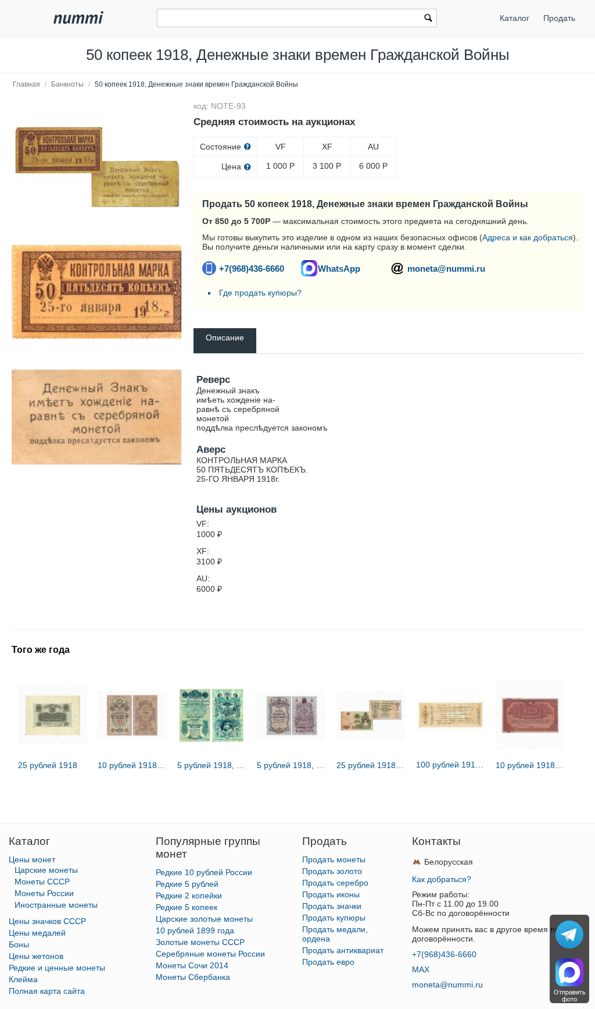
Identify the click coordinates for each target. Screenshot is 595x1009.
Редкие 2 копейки (189, 895)
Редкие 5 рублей (187, 884)
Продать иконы (331, 894)
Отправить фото (570, 996)
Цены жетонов (36, 956)
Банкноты (67, 84)
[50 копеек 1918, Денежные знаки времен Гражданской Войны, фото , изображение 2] (97, 291)
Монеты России (44, 893)
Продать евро (328, 962)
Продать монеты (333, 859)
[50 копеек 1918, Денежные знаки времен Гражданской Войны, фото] (97, 166)
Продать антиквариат (342, 950)
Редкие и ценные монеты (57, 967)
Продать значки (331, 906)
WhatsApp (339, 268)
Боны (19, 944)
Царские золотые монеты (204, 918)
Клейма (23, 979)
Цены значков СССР (47, 921)
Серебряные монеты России (210, 953)
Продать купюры (333, 917)
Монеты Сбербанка (193, 977)
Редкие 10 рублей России (204, 872)
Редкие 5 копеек (186, 907)
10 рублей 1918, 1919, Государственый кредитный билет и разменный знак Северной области (132, 765)
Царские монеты (46, 870)
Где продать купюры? (260, 292)
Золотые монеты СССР (200, 942)
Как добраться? (441, 879)
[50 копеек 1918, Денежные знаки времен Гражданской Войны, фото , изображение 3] (97, 417)
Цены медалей (37, 932)
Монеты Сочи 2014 (192, 965)
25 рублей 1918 (47, 765)
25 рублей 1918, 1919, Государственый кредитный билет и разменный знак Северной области (371, 765)
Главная (26, 84)
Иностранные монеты (56, 904)
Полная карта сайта (47, 991)
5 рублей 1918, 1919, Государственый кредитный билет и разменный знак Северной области (291, 765)
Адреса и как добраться (527, 237)
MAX (420, 969)
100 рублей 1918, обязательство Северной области (450, 764)
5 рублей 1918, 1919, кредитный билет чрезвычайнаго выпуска (211, 765)
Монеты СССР (42, 881)
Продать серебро (335, 882)
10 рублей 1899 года (195, 930)
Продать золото (332, 871)
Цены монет (32, 859)
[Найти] (428, 19)
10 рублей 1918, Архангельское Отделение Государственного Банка (530, 765)
